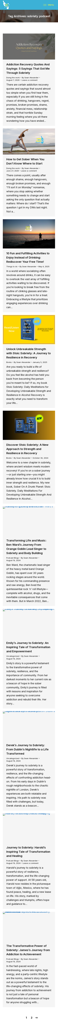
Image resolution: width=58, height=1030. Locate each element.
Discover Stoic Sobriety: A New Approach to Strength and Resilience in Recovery (27, 449)
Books (9, 362)
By (30, 77)
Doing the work (13, 77)
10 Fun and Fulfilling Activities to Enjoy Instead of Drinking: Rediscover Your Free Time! (27, 257)
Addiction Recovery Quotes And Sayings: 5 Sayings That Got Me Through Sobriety (28, 68)
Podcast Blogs (12, 558)
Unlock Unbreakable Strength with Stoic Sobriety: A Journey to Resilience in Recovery (28, 353)
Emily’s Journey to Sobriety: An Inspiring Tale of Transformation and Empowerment (28, 647)
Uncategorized (12, 656)
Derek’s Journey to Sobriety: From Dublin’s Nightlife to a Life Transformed (27, 749)
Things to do (11, 266)
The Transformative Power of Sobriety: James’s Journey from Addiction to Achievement (28, 950)
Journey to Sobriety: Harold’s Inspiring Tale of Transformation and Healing (28, 852)
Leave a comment (29, 80)
